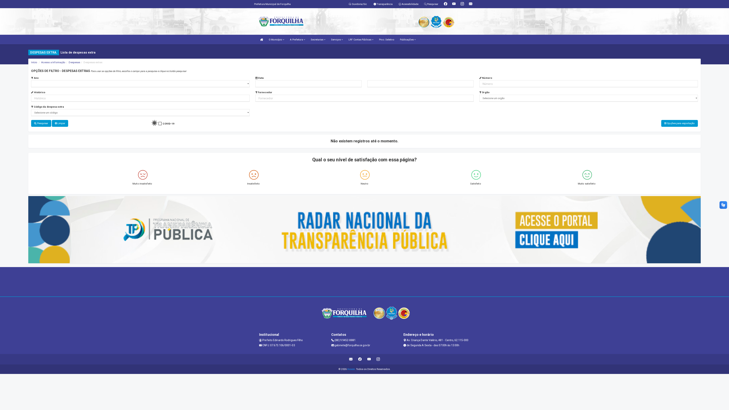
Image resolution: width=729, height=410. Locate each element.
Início (34, 62)
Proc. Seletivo (386, 39)
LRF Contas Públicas (360, 39)
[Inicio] (261, 39)
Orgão (485, 92)
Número (486, 77)
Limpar (61, 123)
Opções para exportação (680, 123)
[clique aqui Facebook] (360, 359)
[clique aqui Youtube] (369, 359)
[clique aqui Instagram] (378, 359)
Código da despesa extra (48, 106)
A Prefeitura (296, 39)
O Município (276, 39)
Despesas (74, 62)
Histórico (39, 92)
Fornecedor (264, 92)
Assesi (351, 369)
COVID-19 (168, 123)
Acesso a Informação (53, 62)
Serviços (336, 39)
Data (261, 77)
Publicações (407, 39)
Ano (36, 77)
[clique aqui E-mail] (351, 359)
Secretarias (317, 39)
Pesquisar (42, 123)
